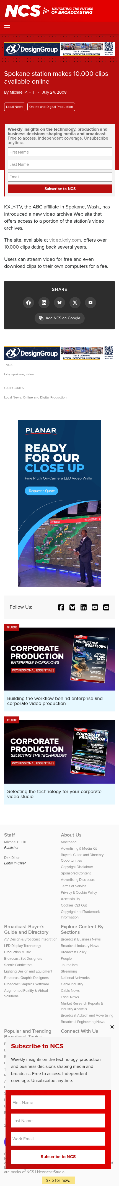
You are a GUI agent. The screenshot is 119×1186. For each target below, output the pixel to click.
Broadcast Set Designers (23, 958)
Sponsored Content (76, 873)
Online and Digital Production (51, 106)
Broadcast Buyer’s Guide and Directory (26, 929)
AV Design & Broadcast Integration (30, 939)
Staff (9, 835)
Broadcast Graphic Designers (26, 977)
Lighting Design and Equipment (28, 971)
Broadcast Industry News (80, 945)
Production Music (17, 952)
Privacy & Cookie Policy (79, 892)
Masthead (68, 842)
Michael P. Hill (22, 92)
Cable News (70, 990)
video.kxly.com (65, 240)
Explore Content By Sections (82, 929)
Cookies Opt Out (74, 905)
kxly (7, 374)
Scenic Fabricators (18, 965)
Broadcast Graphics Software (26, 984)
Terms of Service (73, 886)
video (30, 374)
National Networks (75, 977)
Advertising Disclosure (78, 879)
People (66, 958)
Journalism (69, 965)
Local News (14, 106)
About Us (71, 835)
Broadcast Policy (73, 952)
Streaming (69, 971)
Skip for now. (58, 1180)
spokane (17, 374)
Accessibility (70, 898)
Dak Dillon (12, 857)
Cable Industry (72, 984)
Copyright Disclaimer (77, 866)
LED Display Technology (22, 945)
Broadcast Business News (81, 939)
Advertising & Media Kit (79, 848)
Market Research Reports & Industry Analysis (82, 1006)
